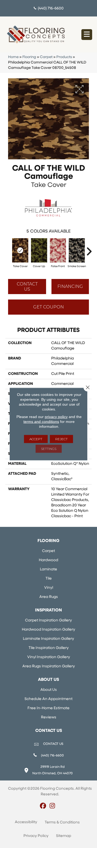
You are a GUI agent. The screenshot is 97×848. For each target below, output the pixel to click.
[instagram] (52, 806)
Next (89, 248)
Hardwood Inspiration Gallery (48, 630)
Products (64, 57)
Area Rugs (48, 597)
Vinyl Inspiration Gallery (48, 657)
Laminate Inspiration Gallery (48, 639)
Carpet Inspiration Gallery (48, 620)
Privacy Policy (35, 836)
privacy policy (56, 417)
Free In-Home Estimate (48, 708)
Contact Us (27, 286)
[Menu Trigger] (86, 34)
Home (13, 57)
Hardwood (48, 560)
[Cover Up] (39, 250)
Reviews (48, 717)
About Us (48, 690)
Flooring (29, 57)
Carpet (46, 57)
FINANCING (70, 286)
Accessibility (26, 822)
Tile (49, 579)
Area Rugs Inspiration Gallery (48, 666)
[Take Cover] (20, 250)
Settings (48, 449)
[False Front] (57, 250)
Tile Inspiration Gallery (49, 648)
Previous (8, 248)
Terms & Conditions (62, 822)
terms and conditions (41, 421)
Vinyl (48, 588)
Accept (35, 439)
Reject (61, 439)
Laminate (48, 569)
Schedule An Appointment (48, 699)
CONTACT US (53, 744)
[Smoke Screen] (76, 250)
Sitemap (63, 836)
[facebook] (43, 806)
